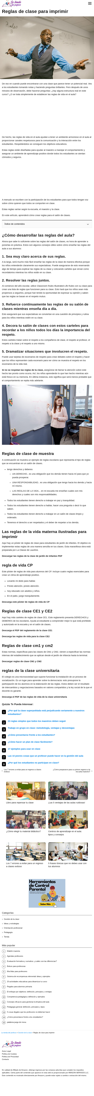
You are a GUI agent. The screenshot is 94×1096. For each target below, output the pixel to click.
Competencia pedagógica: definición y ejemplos (26, 997)
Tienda (6, 937)
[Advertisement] (47, 116)
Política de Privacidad (10, 1057)
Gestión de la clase (11, 919)
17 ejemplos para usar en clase (24, 749)
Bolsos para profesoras (16, 966)
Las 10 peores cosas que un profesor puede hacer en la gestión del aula (45, 756)
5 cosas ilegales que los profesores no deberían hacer (28, 1012)
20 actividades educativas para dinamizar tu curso (27, 981)
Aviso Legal (6, 1051)
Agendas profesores (15, 956)
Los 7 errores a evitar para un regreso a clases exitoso (22, 770)
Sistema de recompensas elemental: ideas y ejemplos (28, 976)
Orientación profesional (13, 928)
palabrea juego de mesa (16, 1022)
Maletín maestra (13, 951)
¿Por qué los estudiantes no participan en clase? (33, 763)
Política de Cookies (9, 1054)
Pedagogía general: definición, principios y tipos (26, 1007)
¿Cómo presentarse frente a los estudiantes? (31, 735)
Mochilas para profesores (17, 971)
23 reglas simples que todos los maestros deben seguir (37, 721)
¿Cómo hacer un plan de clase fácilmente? (30, 742)
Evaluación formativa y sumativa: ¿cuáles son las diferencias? (32, 961)
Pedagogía (8, 932)
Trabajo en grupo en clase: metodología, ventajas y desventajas (41, 728)
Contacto (5, 1059)
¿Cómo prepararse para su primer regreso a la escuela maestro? (71, 770)
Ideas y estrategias (11, 923)
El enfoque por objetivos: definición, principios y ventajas (29, 992)
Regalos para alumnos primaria (19, 986)
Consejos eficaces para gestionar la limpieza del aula (28, 1002)
